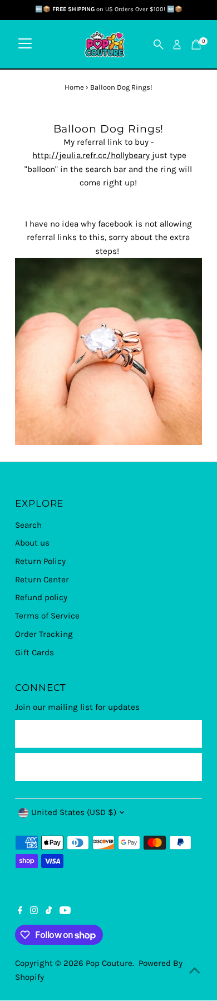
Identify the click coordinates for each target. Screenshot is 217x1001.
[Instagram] (34, 911)
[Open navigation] (25, 44)
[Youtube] (65, 911)
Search (28, 525)
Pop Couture (109, 963)
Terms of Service (47, 616)
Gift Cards (34, 652)
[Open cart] (196, 45)
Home (74, 87)
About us (32, 543)
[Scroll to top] (195, 970)
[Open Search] (159, 45)
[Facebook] (20, 911)
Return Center (42, 580)
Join (108, 767)
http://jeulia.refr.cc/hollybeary (91, 155)
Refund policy (41, 597)
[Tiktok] (49, 911)
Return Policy (40, 561)
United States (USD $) (73, 812)
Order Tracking (44, 634)
